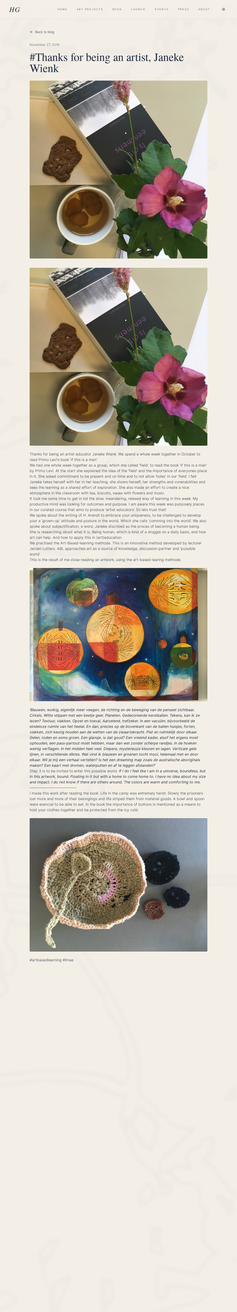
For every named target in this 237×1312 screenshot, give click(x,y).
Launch (138, 9)
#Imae (68, 960)
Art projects (90, 9)
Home (62, 9)
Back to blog (44, 32)
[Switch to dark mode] (223, 9)
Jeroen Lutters (42, 548)
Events (162, 9)
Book (117, 9)
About (204, 9)
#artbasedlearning (46, 960)
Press (183, 9)
